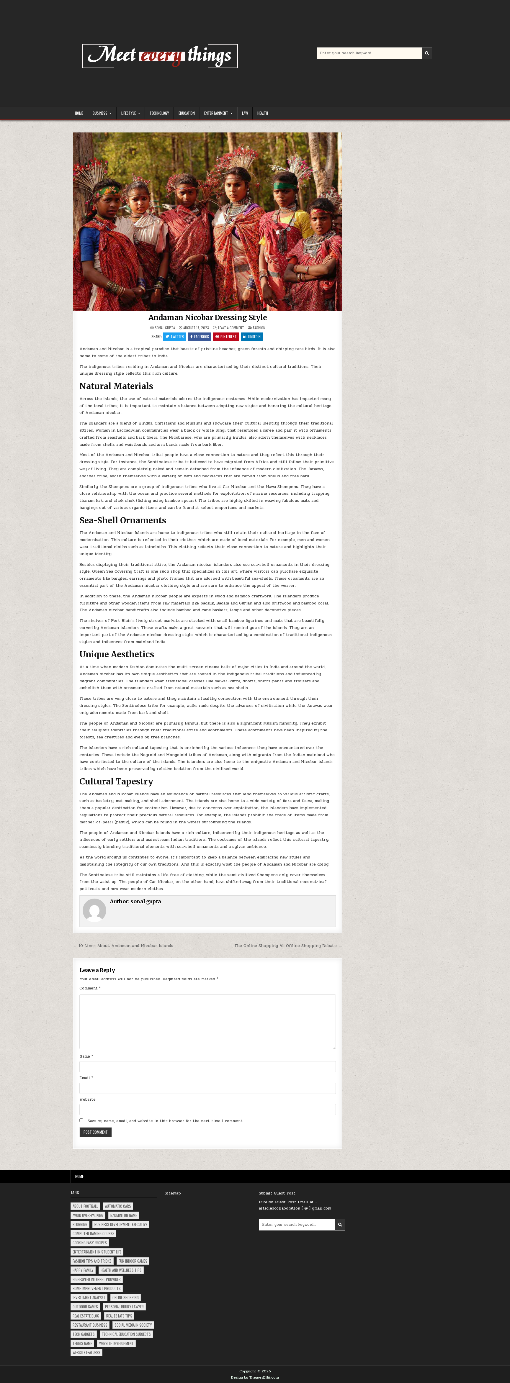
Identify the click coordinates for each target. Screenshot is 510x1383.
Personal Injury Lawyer (124, 1307)
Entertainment (216, 113)
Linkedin (254, 336)
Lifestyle (128, 113)
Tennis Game (82, 1343)
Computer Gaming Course (93, 1233)
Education (187, 113)
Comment (90, 988)
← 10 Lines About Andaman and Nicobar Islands (123, 945)
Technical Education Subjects (126, 1334)
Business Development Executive (120, 1224)
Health (262, 113)
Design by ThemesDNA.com (255, 1377)
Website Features (86, 1352)
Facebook (201, 336)
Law (245, 113)
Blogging (80, 1224)
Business (100, 113)
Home (79, 113)
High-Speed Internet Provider (97, 1279)
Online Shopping (125, 1297)
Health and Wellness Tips (121, 1270)
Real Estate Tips (119, 1316)
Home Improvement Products (97, 1288)
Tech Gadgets (84, 1334)
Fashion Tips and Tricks (92, 1261)
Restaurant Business (90, 1325)
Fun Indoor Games (133, 1261)
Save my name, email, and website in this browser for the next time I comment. (165, 1121)
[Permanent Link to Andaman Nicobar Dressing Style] (207, 221)
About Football (85, 1206)
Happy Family (83, 1270)
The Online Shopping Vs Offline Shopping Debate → (288, 945)
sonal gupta (165, 328)
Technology (159, 113)
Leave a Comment (231, 328)
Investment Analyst (89, 1297)
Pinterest (228, 336)
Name (86, 1056)
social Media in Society (133, 1325)
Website (87, 1099)
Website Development (116, 1343)
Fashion (259, 327)
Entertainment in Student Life (97, 1252)
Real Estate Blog (86, 1316)
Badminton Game (123, 1215)
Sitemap (173, 1193)
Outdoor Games (85, 1307)
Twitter (177, 336)
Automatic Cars (118, 1206)
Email (86, 1078)
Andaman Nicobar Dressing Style (207, 317)
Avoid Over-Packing (88, 1215)
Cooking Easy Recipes (90, 1243)
